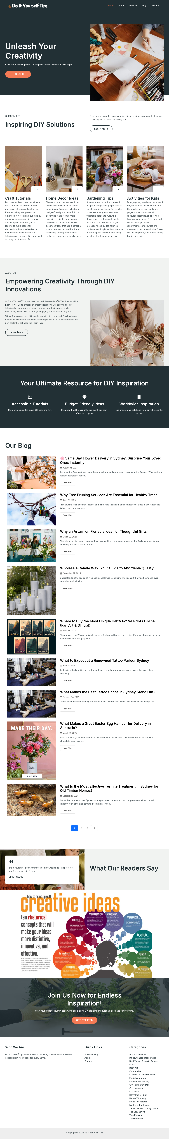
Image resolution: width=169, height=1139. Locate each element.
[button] (36, 189)
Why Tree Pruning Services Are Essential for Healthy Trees (109, 495)
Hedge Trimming (137, 1098)
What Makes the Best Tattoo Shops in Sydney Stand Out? (107, 692)
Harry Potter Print (138, 1095)
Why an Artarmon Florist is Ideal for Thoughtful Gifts (103, 531)
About (122, 5)
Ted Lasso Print (137, 1112)
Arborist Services (137, 1054)
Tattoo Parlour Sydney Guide (143, 1108)
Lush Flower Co (13, 305)
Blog (144, 5)
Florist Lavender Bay (139, 1081)
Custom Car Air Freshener (142, 1074)
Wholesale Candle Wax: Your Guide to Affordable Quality (107, 568)
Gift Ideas (134, 1091)
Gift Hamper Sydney (139, 1085)
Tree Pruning (135, 1115)
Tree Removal (136, 1118)
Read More (67, 482)
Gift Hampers (136, 1088)
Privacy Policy (91, 1054)
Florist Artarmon (137, 1078)
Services (133, 5)
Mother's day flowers (139, 1105)
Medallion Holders (138, 1101)
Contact (155, 5)
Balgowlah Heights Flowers (142, 1058)
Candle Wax (135, 1071)
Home (111, 5)
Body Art (133, 1068)
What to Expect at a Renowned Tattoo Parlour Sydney (104, 660)
